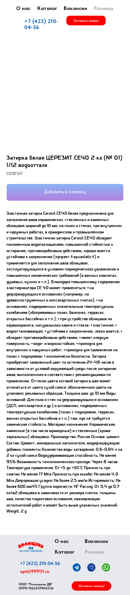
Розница (104, 8)
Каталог (47, 8)
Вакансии (75, 8)
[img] (31, 547)
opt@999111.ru (34, 571)
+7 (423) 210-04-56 (41, 24)
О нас (23, 8)
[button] (86, 20)
